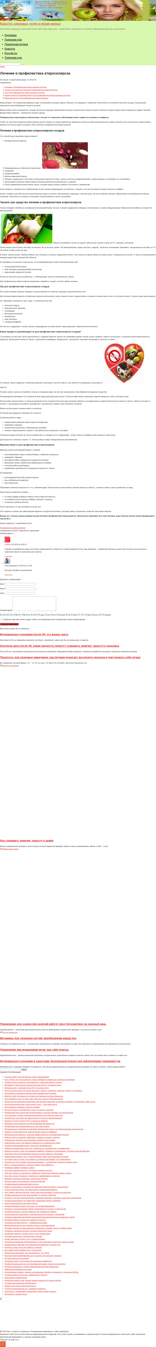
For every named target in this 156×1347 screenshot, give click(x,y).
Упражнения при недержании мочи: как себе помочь (34, 1049)
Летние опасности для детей (17, 1258)
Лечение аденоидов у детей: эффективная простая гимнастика (31, 1267)
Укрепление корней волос (16, 1278)
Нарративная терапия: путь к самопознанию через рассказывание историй (36, 1157)
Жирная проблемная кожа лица (18, 1269)
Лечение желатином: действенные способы (23, 1236)
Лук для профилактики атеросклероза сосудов (25, 93)
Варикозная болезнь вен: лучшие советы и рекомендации (30, 1225)
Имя (2, 584)
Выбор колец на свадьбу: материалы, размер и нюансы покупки (32, 1137)
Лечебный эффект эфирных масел (20, 1168)
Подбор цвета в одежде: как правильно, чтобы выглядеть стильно (33, 1082)
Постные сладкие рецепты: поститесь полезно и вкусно (29, 1170)
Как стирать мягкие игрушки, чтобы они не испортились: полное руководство (38, 1192)
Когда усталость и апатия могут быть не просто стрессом (29, 1110)
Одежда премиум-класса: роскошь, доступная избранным (29, 1206)
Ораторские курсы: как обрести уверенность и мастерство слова (32, 1143)
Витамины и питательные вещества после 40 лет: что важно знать (33, 1085)
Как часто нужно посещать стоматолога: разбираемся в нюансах (32, 1176)
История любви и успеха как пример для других (25, 1220)
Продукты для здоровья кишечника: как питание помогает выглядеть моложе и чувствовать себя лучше (70, 657)
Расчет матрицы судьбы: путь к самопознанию (25, 1239)
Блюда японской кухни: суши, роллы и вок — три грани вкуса (31, 1104)
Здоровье (11, 35)
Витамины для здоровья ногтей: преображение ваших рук (38, 1038)
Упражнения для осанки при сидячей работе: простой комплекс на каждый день (53, 1024)
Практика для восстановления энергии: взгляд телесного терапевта (34, 1154)
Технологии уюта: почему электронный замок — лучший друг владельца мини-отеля (41, 1162)
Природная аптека (16, 44)
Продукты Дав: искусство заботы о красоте (23, 1247)
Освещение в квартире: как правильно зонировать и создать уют (33, 1245)
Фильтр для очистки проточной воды (20, 1286)
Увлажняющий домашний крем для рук (22, 1184)
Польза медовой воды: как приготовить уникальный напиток (31, 1190)
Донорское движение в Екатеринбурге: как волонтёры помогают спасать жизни (39, 1242)
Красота (10, 48)
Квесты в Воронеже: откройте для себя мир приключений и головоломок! (37, 1187)
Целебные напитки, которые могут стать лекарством (27, 1234)
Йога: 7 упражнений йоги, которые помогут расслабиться (29, 1165)
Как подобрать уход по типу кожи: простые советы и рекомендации (34, 1099)
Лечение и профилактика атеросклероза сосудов (26, 87)
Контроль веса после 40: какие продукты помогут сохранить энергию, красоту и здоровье (59, 645)
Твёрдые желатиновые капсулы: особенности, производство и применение (37, 1148)
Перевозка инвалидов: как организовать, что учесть (27, 1253)
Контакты (11, 53)
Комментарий (6, 610)
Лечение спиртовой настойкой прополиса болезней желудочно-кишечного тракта (40, 1217)
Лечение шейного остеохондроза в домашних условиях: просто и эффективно (38, 1228)
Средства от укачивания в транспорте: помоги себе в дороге (30, 1291)
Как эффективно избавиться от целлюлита (23, 1250)
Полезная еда (13, 39)
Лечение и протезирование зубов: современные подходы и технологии (35, 1209)
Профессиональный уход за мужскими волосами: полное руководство (35, 1264)
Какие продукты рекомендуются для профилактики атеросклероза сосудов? (38, 95)
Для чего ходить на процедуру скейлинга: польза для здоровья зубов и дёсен (38, 1173)
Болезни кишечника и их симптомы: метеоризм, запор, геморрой (32, 1201)
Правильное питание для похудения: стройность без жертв (30, 1140)
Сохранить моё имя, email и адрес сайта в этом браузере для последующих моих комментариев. (44, 619)
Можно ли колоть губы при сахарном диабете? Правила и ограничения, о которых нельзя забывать (47, 1151)
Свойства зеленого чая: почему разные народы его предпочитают (33, 1280)
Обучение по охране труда (16, 1294)
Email (3, 589)
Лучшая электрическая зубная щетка (20, 1283)
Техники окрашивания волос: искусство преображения (28, 1146)
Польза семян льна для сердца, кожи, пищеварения (27, 1077)
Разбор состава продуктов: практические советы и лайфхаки (31, 1132)
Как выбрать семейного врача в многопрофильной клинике (30, 1093)
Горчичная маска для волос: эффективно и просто (26, 1275)
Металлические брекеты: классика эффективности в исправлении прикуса (37, 1135)
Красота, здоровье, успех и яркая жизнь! (30, 24)
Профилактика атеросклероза (13, 528)
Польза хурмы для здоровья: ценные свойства (25, 1181)
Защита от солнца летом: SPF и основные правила (26, 1121)
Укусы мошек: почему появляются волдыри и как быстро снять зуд (34, 1115)
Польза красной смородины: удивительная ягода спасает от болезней (34, 1214)
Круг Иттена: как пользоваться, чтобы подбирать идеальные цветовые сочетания (40, 1080)
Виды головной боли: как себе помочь (21, 1203)
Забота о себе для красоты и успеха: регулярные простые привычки (34, 1096)
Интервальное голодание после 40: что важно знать (34, 634)
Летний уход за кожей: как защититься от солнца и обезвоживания (33, 1118)
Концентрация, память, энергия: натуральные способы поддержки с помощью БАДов (41, 1272)
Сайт (2, 593)
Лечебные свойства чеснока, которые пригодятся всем (28, 1231)
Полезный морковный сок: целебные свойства (25, 1289)
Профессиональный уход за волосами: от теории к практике (30, 1195)
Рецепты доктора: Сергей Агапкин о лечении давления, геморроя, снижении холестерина (43, 1198)
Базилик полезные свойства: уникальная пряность (26, 1179)
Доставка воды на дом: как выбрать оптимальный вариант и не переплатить (38, 1159)
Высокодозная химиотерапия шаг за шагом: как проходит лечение (33, 1256)
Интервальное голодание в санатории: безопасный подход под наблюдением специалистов (60, 1061)
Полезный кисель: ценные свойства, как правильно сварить (31, 1212)
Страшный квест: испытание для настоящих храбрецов (28, 1261)
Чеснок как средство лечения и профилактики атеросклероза (31, 90)
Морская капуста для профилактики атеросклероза (26, 98)
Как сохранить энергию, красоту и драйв (26, 840)
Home (2, 67)
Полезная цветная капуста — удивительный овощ (26, 1223)
